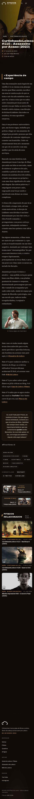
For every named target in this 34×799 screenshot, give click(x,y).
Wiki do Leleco (12, 374)
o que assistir (17, 463)
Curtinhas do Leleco (18, 36)
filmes (5, 459)
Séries (4, 742)
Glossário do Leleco (16, 356)
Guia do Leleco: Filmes (20, 386)
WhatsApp (21, 472)
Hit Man (27, 459)
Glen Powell (16, 459)
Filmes (4, 745)
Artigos (4, 752)
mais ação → (28, 516)
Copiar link (19, 475)
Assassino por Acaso (11, 456)
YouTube (5, 777)
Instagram (5, 780)
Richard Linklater (10, 466)
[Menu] (26, 3)
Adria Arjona (8, 452)
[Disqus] (17, 624)
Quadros (5, 748)
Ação (5, 36)
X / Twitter (7, 475)
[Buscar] (22, 3)
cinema (25, 456)
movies (5, 463)
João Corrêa (10, 795)
